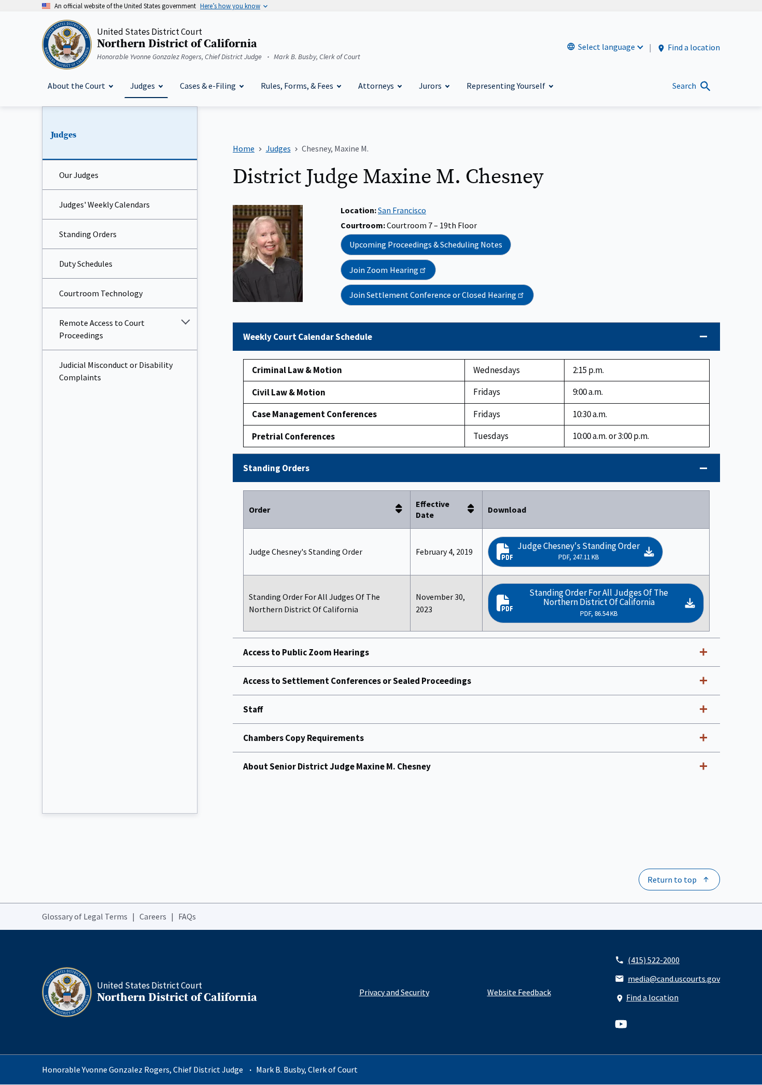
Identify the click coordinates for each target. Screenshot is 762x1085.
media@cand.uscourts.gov (674, 978)
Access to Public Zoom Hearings (306, 652)
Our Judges (78, 175)
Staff (253, 709)
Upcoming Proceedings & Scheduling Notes (425, 244)
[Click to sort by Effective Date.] (474, 509)
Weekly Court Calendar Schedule (307, 336)
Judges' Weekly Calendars (104, 204)
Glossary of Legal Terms (85, 916)
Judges (63, 135)
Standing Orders (88, 234)
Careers (152, 916)
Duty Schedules (85, 263)
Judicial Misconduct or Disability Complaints (116, 371)
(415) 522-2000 (654, 960)
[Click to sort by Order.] (402, 509)
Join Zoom (383, 270)
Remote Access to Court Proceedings (102, 329)
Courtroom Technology (101, 293)
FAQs (187, 916)
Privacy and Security (394, 992)
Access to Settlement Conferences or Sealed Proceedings (357, 680)
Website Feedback (519, 992)
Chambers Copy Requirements (303, 738)
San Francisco (402, 210)
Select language (606, 47)
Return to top (672, 879)
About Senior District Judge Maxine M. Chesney (337, 766)
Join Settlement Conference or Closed (432, 295)
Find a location (694, 47)
